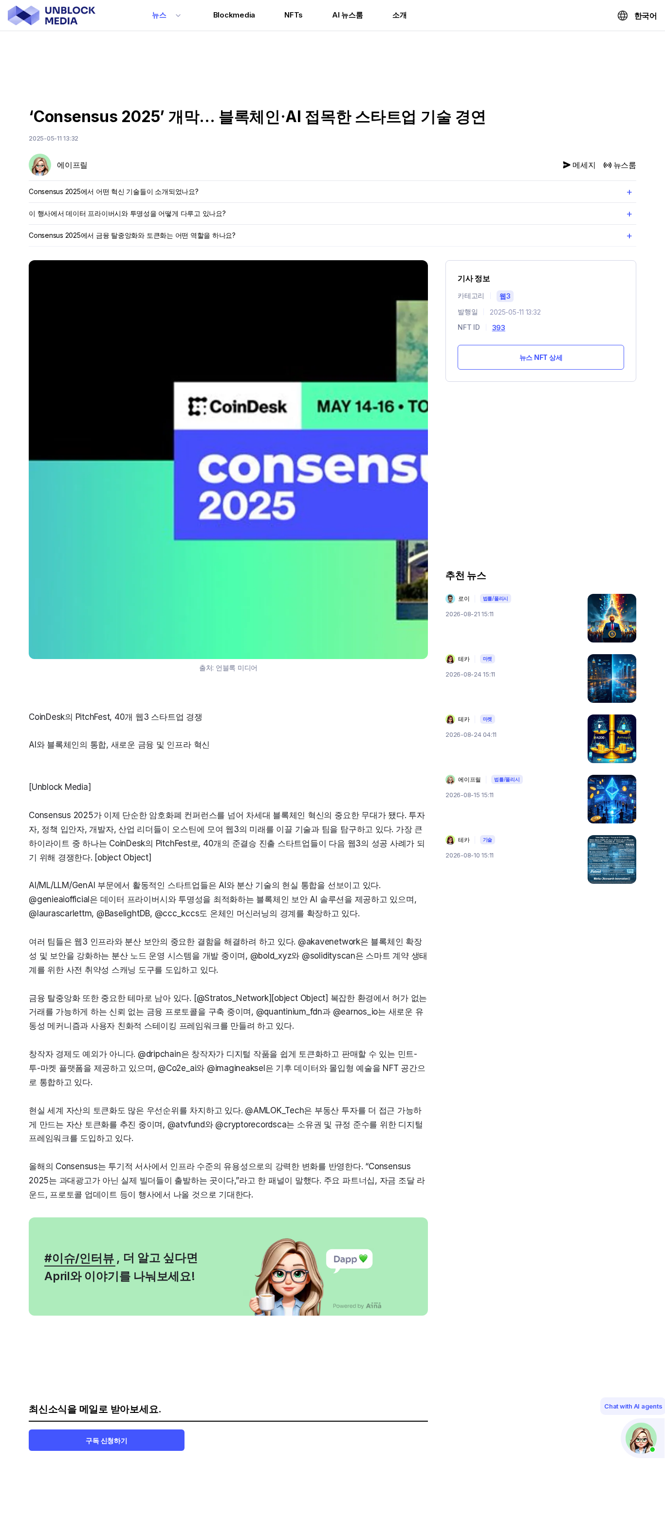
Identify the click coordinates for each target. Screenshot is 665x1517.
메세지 (584, 165)
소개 (399, 14)
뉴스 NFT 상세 (541, 357)
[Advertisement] (332, 65)
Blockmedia (234, 14)
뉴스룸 (624, 165)
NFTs (293, 14)
